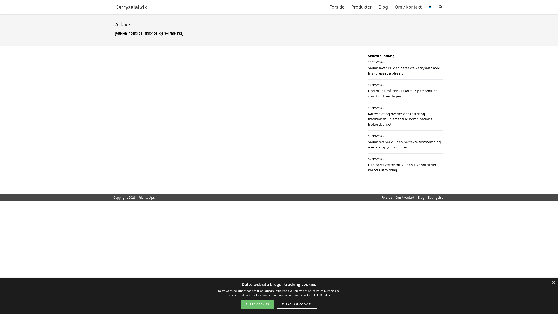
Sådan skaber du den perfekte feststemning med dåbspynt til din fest (404, 145)
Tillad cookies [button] (257, 304)
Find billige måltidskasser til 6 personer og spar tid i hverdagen (403, 94)
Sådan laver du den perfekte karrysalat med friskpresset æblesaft (404, 71)
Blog (383, 7)
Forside (337, 7)
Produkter (361, 7)
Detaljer (325, 295)
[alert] (279, 296)
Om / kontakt (408, 7)
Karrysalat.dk (131, 6)
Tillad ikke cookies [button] (297, 304)
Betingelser (436, 197)
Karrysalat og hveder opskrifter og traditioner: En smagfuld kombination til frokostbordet (401, 119)
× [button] (553, 282)
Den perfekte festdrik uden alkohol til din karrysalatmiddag (402, 167)
